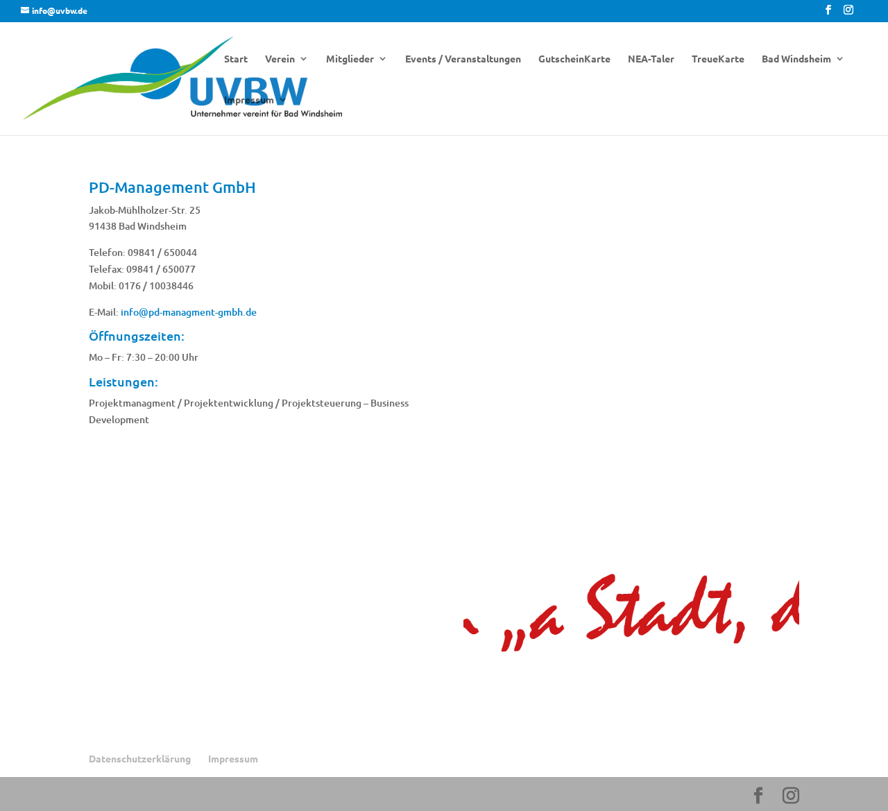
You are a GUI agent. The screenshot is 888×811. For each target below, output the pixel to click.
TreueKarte (718, 59)
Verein (280, 59)
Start (236, 59)
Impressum (249, 99)
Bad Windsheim (796, 59)
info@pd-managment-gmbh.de (189, 311)
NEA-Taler (651, 59)
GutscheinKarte (574, 59)
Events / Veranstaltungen (463, 59)
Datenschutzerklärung (140, 758)
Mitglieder (350, 59)
